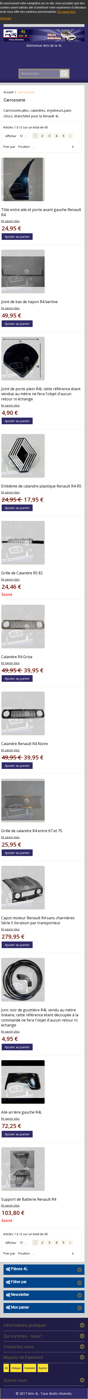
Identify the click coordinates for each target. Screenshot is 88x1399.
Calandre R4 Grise (16, 656)
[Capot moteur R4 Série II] (23, 888)
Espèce (43, 1368)
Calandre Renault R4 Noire (24, 743)
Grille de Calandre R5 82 (22, 573)
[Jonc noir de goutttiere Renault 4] (23, 980)
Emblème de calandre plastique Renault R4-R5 (41, 486)
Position (24, 146)
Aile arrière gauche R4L (21, 1112)
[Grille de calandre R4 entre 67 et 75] (23, 800)
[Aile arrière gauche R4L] (23, 1082)
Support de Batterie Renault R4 (28, 1199)
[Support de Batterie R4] (23, 1169)
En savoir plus (66, 11)
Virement (29, 1368)
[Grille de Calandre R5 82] (23, 543)
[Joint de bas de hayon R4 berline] (23, 271)
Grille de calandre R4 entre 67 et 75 (31, 830)
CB (6, 1368)
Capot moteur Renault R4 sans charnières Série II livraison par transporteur (38, 920)
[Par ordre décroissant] (72, 147)
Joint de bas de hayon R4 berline (29, 301)
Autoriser (5, 18)
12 (21, 136)
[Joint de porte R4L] (23, 359)
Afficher (10, 136)
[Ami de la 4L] (44, 34)
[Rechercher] (64, 73)
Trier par (9, 146)
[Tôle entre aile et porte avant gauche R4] (23, 179)
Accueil (8, 92)
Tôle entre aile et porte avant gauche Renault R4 (41, 212)
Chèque (16, 1368)
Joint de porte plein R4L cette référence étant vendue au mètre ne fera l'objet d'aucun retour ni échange (40, 394)
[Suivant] (70, 136)
